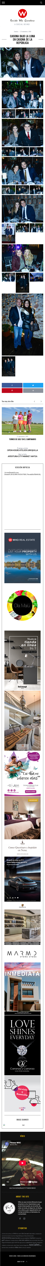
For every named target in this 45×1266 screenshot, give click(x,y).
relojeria (4, 1245)
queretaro (29, 1242)
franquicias (38, 1238)
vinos (20, 1247)
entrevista (6, 1238)
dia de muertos (11, 1235)
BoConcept (25, 1233)
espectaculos (15, 1238)
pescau (24, 1242)
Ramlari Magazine (37, 1242)
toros (7, 1247)
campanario (38, 1233)
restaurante (10, 1245)
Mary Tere (40, 1240)
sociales (34, 1244)
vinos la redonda (26, 1247)
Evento (22, 1238)
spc (41, 1245)
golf (3, 1240)
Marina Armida (33, 1240)
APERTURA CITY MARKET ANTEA (22, 455)
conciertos (4, 1235)
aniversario (5, 1233)
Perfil (16, 1242)
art (12, 1233)
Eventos (16, 31)
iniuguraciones (15, 1240)
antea (9, 1233)
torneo (4, 1247)
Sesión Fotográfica (24, 1245)
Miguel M (4, 1242)
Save (18, 1245)
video (16, 1247)
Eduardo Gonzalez (29, 1235)
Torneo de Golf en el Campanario (22, 439)
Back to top (20, 1261)
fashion (32, 1238)
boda (30, 1233)
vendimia (11, 1247)
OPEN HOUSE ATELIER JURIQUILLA (22, 449)
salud (15, 1245)
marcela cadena (24, 1240)
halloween (7, 1240)
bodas (33, 1233)
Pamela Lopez (10, 1242)
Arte (15, 1233)
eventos (27, 1238)
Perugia (20, 1242)
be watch (19, 1233)
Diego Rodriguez (19, 1235)
